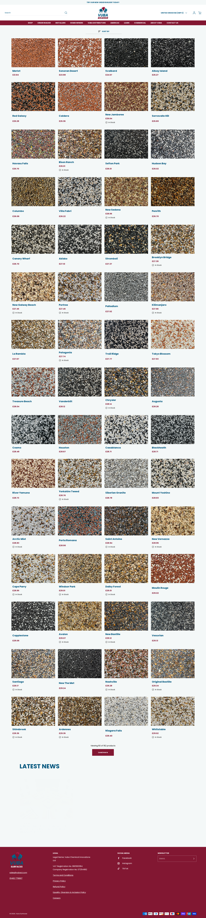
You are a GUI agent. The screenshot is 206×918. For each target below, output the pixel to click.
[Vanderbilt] (80, 381)
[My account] (193, 12)
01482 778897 (16, 878)
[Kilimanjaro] (173, 286)
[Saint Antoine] (126, 520)
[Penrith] (173, 191)
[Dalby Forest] (126, 568)
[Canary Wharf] (33, 239)
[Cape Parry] (33, 568)
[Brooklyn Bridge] (173, 239)
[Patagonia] (80, 334)
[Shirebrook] (33, 711)
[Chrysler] (126, 381)
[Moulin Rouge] (173, 568)
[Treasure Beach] (33, 381)
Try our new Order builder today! (103, 2)
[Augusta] (173, 381)
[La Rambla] (33, 334)
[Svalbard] (126, 52)
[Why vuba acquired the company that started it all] (103, 792)
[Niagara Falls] (126, 711)
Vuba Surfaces (21, 914)
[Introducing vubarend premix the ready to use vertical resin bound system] (159, 792)
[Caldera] (80, 96)
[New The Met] (80, 663)
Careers (56, 898)
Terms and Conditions (63, 875)
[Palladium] (126, 286)
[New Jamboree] (126, 96)
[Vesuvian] (173, 616)
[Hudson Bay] (173, 144)
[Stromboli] (126, 239)
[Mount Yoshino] (173, 473)
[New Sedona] (126, 191)
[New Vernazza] (173, 520)
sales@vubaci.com (18, 872)
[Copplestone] (33, 616)
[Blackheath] (173, 429)
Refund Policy (59, 886)
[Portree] (80, 286)
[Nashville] (126, 663)
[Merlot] (33, 52)
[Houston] (80, 429)
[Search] (64, 12)
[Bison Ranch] (80, 144)
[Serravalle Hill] (173, 96)
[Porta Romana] (80, 520)
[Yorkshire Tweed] (80, 473)
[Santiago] (33, 663)
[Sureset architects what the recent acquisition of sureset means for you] (46, 792)
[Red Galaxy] (33, 96)
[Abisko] (80, 239)
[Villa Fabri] (80, 191)
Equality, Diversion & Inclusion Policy (69, 892)
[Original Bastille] (173, 663)
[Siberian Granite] (126, 473)
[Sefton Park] (126, 144)
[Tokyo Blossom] (173, 334)
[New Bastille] (126, 616)
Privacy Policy (59, 881)
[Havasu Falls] (33, 144)
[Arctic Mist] (33, 520)
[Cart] (198, 12)
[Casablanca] (126, 429)
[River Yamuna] (33, 473)
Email (162, 858)
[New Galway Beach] (33, 286)
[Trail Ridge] (126, 334)
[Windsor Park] (80, 568)
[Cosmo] (33, 429)
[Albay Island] (173, 52)
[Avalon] (80, 616)
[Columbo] (33, 191)
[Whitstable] (173, 711)
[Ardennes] (80, 711)
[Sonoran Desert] (80, 52)
